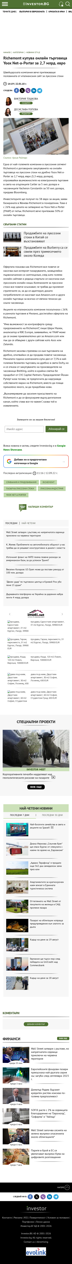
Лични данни (43, 1221)
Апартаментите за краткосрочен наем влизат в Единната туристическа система (47, 885)
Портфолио (28, 1221)
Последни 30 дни (52, 815)
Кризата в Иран (57, 12)
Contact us (29, 1241)
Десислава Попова (26, 109)
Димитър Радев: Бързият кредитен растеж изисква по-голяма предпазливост (48, 1093)
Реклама (18, 1217)
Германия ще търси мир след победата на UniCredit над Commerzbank (45, 962)
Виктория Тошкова (26, 98)
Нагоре (61, 1187)
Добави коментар (36, 1024)
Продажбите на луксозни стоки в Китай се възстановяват (42, 237)
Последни (11, 523)
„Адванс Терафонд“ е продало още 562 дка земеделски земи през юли (46, 866)
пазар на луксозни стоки (20, 488)
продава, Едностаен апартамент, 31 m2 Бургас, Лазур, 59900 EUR (47, 623)
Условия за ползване (58, 1217)
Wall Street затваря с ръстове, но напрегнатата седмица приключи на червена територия (35, 534)
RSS (26, 1217)
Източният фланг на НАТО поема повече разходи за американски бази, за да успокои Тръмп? (33, 559)
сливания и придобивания (21, 482)
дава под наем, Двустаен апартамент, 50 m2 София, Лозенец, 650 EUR (44, 677)
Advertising (42, 1241)
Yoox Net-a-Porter (16, 494)
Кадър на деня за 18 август (44, 977)
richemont (48, 482)
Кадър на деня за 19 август (44, 939)
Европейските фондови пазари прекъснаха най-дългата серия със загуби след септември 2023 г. (50, 1074)
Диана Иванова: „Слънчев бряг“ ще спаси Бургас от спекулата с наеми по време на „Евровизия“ (46, 847)
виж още (63, 1038)
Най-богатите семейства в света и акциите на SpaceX (47, 826)
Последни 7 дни (19, 815)
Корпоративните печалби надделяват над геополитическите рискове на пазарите (27, 776)
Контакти (7, 1217)
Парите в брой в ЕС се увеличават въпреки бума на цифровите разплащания (47, 1154)
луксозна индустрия (51, 488)
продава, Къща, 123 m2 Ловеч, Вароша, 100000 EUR (46, 658)
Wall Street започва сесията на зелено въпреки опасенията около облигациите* (49, 1133)
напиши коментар (40, 506)
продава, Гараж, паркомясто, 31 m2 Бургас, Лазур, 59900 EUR (47, 641)
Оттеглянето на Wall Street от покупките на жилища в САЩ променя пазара (45, 904)
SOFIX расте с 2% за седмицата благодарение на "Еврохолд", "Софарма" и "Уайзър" (49, 1113)
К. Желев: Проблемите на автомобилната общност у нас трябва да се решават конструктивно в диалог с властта (35, 546)
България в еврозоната (32, 12)
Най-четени (28, 523)
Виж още (36, 787)
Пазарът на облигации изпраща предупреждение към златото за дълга (47, 923)
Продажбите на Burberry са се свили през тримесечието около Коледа (45, 251)
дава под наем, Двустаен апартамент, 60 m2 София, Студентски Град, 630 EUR (44, 695)
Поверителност (38, 1217)
